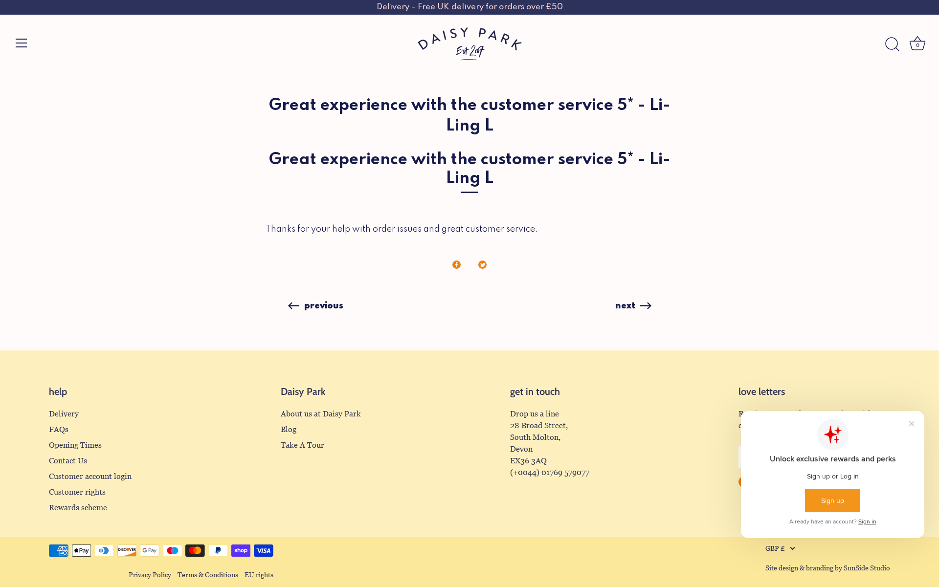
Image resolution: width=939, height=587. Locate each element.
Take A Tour (302, 445)
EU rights (259, 575)
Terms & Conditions (208, 575)
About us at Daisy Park (321, 413)
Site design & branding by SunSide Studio (827, 568)
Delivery (64, 413)
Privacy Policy (150, 575)
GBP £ (775, 548)
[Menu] (21, 43)
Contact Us (68, 460)
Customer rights (77, 492)
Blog (288, 429)
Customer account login (90, 476)
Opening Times (75, 445)
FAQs (58, 429)
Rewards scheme (78, 507)
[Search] (892, 44)
